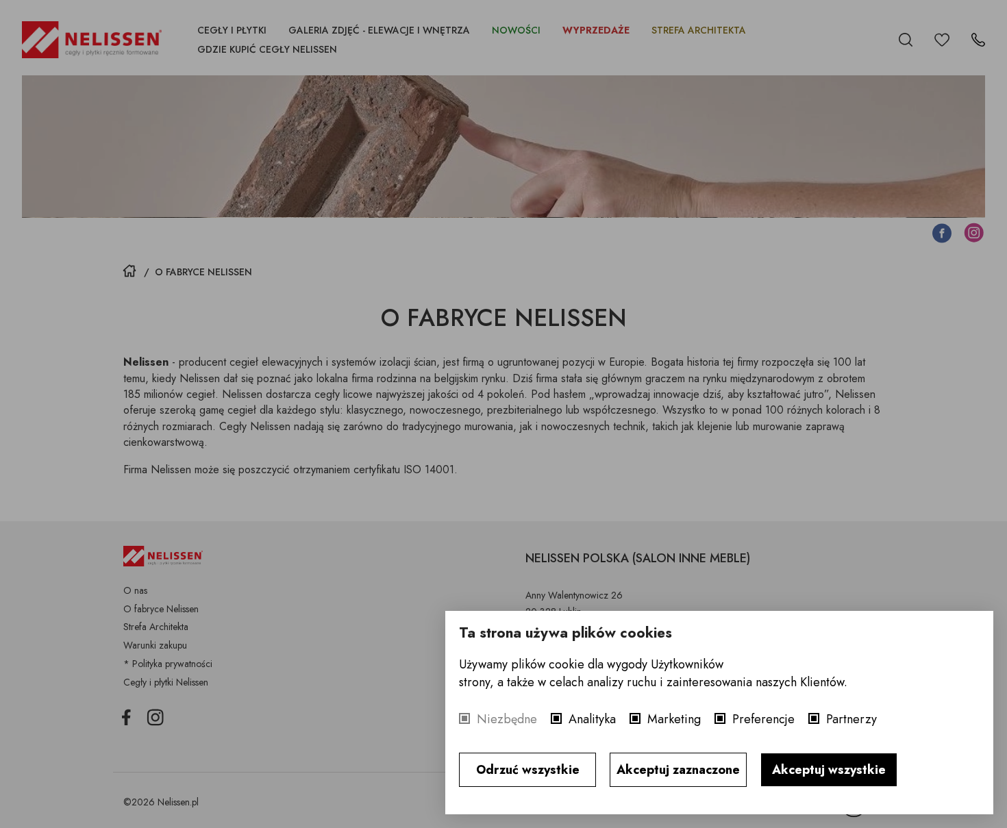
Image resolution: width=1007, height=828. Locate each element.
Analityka (592, 719)
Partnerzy (851, 719)
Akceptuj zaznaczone (678, 770)
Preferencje (763, 719)
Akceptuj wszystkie (829, 770)
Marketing (674, 719)
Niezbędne (507, 719)
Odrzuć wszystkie (528, 770)
